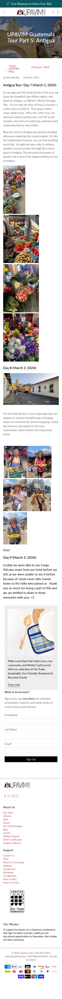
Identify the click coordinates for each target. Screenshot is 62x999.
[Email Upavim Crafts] (16, 797)
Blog (5, 829)
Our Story (8, 812)
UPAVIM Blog (14, 70)
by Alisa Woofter (11, 77)
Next (47, 67)
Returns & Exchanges (13, 862)
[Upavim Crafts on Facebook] (4, 797)
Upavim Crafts (27, 953)
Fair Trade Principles (12, 826)
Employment (9, 869)
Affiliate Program (11, 836)
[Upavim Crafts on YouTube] (8, 797)
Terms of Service (11, 882)
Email (8, 744)
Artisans (7, 816)
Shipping (7, 865)
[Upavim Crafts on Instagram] (12, 797)
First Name (11, 715)
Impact (6, 822)
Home (12, 66)
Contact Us (8, 855)
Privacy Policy (10, 879)
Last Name (11, 729)
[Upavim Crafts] (31, 12)
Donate (6, 833)
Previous (36, 67)
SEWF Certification (12, 839)
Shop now (14, 684)
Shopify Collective (12, 843)
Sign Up (31, 759)
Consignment (9, 875)
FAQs (5, 859)
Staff (5, 819)
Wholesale (8, 872)
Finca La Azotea (46, 104)
